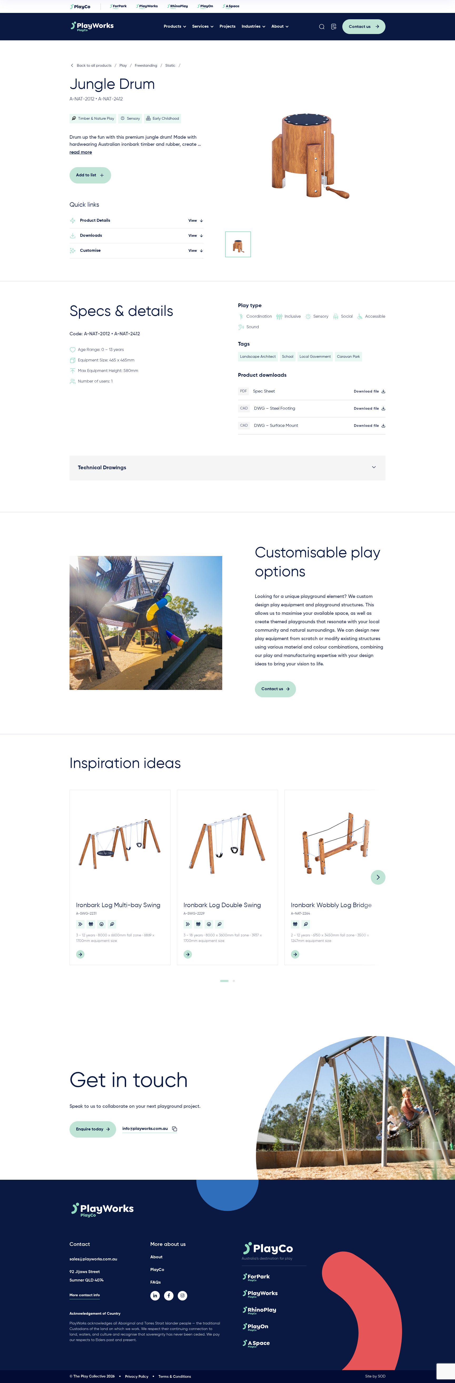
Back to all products (94, 65)
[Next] (378, 877)
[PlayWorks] (107, 26)
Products (172, 27)
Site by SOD (375, 1376)
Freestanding (146, 65)
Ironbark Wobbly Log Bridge (331, 905)
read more (81, 152)
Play (123, 65)
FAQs (155, 1282)
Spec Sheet (264, 391)
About (277, 27)
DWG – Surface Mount (276, 426)
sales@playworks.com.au (93, 1259)
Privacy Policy (136, 1377)
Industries (251, 27)
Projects (227, 27)
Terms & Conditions (175, 1377)
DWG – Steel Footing (274, 409)
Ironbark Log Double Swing (222, 905)
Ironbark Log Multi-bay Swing (118, 905)
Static (170, 65)
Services (200, 27)
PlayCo (157, 1270)
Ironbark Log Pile (422, 905)
